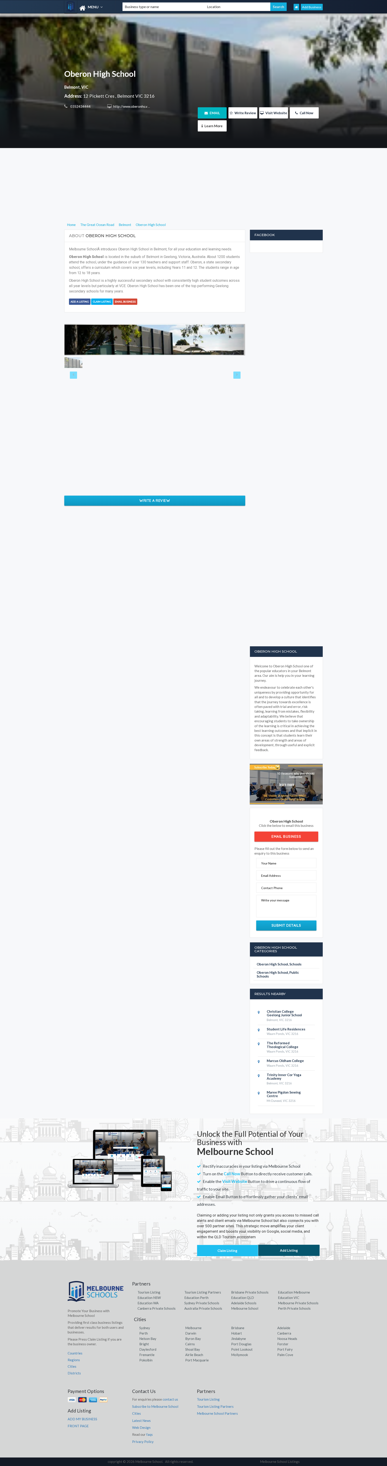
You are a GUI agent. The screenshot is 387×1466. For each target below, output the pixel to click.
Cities (72, 1366)
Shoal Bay (192, 1349)
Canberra (284, 1333)
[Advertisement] (193, 190)
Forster (282, 1344)
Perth (143, 1333)
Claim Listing (102, 301)
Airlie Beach (194, 1355)
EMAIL (214, 113)
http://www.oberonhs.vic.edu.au (136, 106)
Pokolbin (146, 1360)
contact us (170, 1399)
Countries (75, 1353)
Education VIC (288, 1298)
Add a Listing (80, 301)
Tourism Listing (149, 1292)
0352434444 (80, 106)
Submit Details (286, 925)
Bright (144, 1344)
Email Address (271, 875)
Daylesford (147, 1349)
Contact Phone (272, 888)
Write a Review (154, 500)
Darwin (190, 1333)
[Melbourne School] (89, 8)
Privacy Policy (143, 1442)
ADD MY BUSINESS (82, 1419)
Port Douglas (241, 1344)
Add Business (311, 7)
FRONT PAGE (78, 1426)
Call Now (306, 113)
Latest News (141, 1421)
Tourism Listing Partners (202, 1292)
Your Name (268, 863)
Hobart (236, 1333)
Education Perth (196, 1298)
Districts (74, 1373)
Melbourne (193, 1328)
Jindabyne (238, 1339)
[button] (78, 339)
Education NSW (149, 1298)
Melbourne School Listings (280, 1462)
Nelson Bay (147, 1339)
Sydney (144, 1328)
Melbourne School (244, 1308)
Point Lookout (242, 1349)
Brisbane (237, 1328)
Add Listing (289, 1250)
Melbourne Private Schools (298, 1303)
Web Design (141, 1427)
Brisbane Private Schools (250, 1292)
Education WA (148, 1303)
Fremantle (147, 1355)
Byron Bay (193, 1339)
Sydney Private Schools (201, 1303)
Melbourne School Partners (217, 1413)
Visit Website (276, 113)
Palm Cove (285, 1355)
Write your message (275, 900)
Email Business (125, 301)
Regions (74, 1360)
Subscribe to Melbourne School (155, 1406)
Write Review (245, 113)
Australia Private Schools (203, 1308)
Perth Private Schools (294, 1308)
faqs (149, 1434)
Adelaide (283, 1328)
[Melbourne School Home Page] (296, 7)
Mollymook (239, 1355)
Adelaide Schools (243, 1303)
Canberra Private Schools (157, 1308)
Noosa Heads (287, 1339)
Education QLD (242, 1298)
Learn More (213, 126)
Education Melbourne (294, 1292)
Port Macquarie (197, 1360)
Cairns (190, 1344)
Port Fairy (285, 1349)
